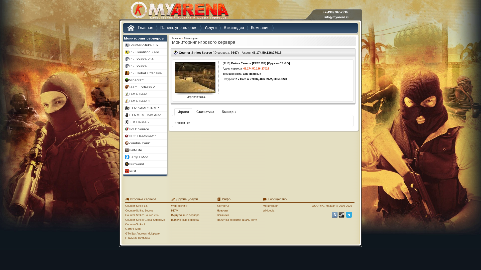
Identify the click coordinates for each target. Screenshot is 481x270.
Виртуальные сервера (185, 215)
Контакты (223, 205)
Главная (176, 38)
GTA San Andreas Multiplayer (143, 233)
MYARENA (179, 11)
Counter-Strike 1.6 (136, 205)
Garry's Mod (133, 228)
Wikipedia (268, 210)
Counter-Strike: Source (139, 210)
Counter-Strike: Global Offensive (145, 219)
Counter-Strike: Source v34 (142, 215)
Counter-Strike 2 (135, 224)
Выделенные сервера (185, 219)
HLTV (174, 210)
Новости (222, 210)
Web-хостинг (179, 205)
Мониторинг (191, 38)
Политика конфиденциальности (237, 219)
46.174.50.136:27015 (267, 52)
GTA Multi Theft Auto (137, 238)
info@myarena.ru (336, 17)
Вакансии (223, 215)
